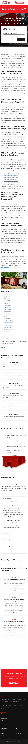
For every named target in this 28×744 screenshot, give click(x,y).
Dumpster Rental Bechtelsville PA (11, 175)
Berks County (7, 298)
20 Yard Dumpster (7, 533)
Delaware (3, 735)
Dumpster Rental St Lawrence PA (11, 181)
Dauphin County (7, 309)
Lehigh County (7, 316)
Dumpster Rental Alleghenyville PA (11, 173)
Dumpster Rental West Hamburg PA (11, 184)
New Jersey (3, 730)
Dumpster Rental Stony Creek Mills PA (12, 182)
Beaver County (7, 296)
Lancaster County (7, 312)
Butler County (7, 302)
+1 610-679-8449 (6, 707)
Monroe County (7, 318)
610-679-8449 (21, 2)
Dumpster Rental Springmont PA (11, 179)
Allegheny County (8, 294)
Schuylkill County (7, 325)
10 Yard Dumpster (7, 498)
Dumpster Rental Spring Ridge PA (11, 177)
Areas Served (4, 718)
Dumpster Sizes (4, 716)
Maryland (3, 733)
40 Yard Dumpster (7, 546)
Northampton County (8, 322)
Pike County (6, 323)
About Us (3, 713)
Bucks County (7, 300)
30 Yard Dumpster (7, 540)
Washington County (8, 327)
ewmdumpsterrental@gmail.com (11, 708)
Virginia (16, 728)
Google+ (3, 347)
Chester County (7, 305)
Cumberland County (8, 307)
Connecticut (17, 730)
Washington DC (18, 733)
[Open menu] (26, 2)
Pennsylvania (4, 728)
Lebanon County (7, 314)
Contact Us (3, 723)
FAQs (2, 720)
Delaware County (7, 311)
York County (6, 331)
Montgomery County (8, 320)
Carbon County (7, 303)
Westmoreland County (9, 329)
